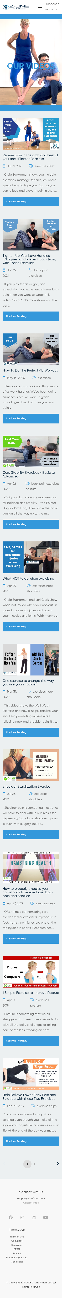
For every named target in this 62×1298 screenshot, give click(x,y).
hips (53, 1106)
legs (52, 903)
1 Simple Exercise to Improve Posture (31, 993)
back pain (41, 270)
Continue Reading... (17, 201)
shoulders (33, 591)
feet (52, 166)
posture (31, 489)
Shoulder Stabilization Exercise (26, 786)
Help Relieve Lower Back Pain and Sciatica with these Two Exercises (29, 1096)
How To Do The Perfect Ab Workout (30, 370)
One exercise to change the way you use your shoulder (28, 682)
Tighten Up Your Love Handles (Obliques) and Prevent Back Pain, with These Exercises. (29, 259)
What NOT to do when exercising (28, 579)
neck (49, 586)
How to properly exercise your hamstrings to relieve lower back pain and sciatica (28, 892)
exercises (41, 166)
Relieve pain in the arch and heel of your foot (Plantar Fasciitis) (30, 157)
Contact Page (31, 1203)
